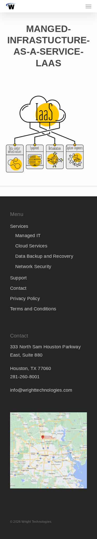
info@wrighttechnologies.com (41, 390)
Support (18, 277)
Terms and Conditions (33, 308)
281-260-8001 (25, 376)
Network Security (33, 266)
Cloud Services (31, 245)
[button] (88, 6)
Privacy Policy (25, 298)
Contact (18, 288)
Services (19, 226)
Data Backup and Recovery (44, 256)
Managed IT (28, 235)
